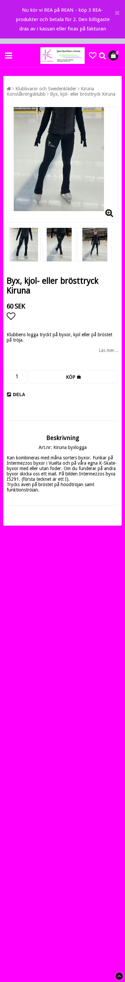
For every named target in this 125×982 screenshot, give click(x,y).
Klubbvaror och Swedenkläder (45, 88)
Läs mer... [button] (108, 350)
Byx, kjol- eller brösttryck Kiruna (82, 94)
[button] (92, 55)
